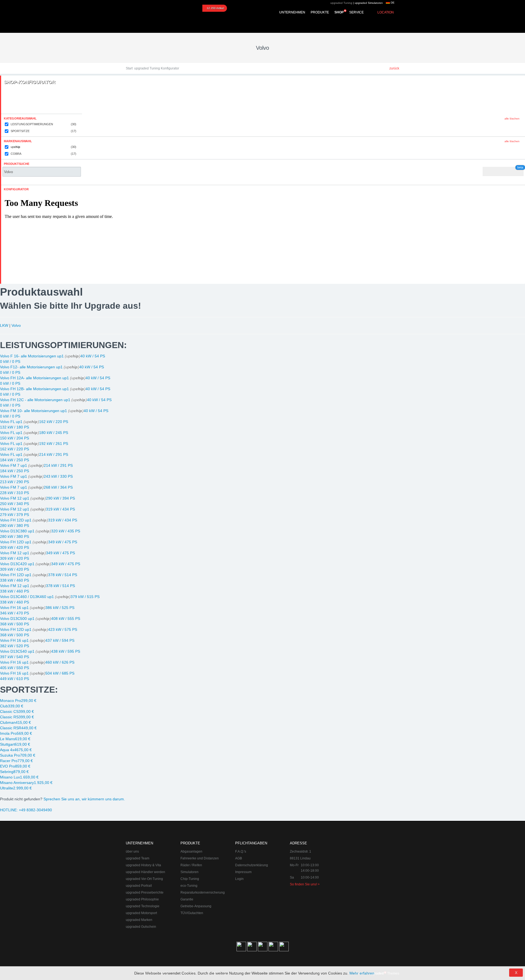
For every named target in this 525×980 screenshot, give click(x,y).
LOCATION (385, 12)
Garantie (186, 899)
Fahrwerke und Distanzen (199, 858)
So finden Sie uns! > (305, 884)
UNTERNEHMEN (292, 12)
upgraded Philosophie (142, 899)
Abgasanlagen (191, 851)
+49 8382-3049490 (26, 810)
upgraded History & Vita (143, 865)
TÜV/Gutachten (191, 913)
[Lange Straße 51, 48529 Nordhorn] (369, 868)
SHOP (339, 12)
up (43, 146)
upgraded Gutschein (141, 927)
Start (129, 68)
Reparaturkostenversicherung (202, 892)
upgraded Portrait (139, 886)
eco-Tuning (188, 886)
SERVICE (356, 12)
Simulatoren (189, 872)
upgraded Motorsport (141, 913)
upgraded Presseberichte (145, 892)
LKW (4, 325)
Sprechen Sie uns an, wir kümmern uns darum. (84, 799)
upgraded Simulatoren (369, 2)
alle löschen (512, 118)
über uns (132, 851)
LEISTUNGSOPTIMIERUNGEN (43, 124)
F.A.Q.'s (240, 851)
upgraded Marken (139, 920)
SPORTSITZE (43, 131)
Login (239, 879)
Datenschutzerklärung (251, 865)
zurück (394, 68)
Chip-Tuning (189, 879)
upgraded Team (137, 858)
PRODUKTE (320, 12)
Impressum (243, 872)
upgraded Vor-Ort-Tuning (144, 879)
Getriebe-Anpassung (195, 906)
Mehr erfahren (361, 973)
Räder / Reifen (191, 865)
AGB (238, 858)
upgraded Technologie (142, 906)
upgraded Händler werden (145, 872)
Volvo (16, 325)
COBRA (43, 153)
